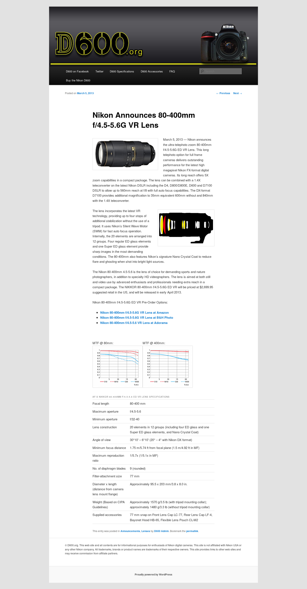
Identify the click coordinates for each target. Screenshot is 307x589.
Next (237, 93)
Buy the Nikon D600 (78, 80)
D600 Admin (161, 531)
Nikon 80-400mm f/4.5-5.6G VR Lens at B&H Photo (136, 317)
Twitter (99, 71)
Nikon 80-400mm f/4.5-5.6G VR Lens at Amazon (134, 312)
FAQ (172, 71)
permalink (192, 531)
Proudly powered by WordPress (153, 574)
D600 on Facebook (77, 71)
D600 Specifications (122, 71)
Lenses (145, 531)
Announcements (130, 531)
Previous (223, 93)
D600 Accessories (152, 71)
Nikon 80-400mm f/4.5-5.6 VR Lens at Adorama (133, 322)
